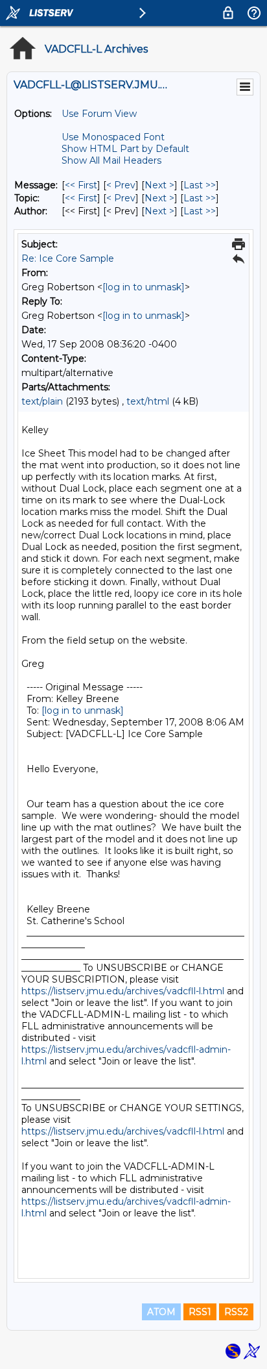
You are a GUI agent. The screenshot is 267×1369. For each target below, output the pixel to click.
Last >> (199, 185)
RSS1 (200, 1312)
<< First (81, 185)
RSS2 (236, 1312)
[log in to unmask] (143, 287)
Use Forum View (99, 113)
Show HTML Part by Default (125, 149)
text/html (147, 401)
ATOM (161, 1312)
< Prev (120, 185)
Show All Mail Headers (111, 160)
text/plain (42, 401)
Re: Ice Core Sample (67, 258)
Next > (159, 185)
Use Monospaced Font (113, 137)
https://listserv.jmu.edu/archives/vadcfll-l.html (122, 991)
